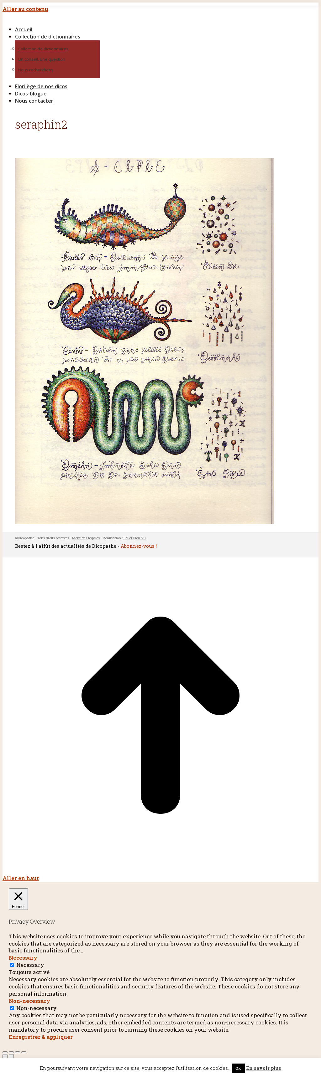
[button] (56, 19)
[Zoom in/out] (23, 1052)
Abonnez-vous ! (139, 546)
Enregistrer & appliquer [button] (41, 1036)
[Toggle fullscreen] (17, 1052)
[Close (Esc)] (5, 1052)
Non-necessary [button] (29, 1000)
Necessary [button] (23, 957)
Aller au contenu (25, 9)
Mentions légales (86, 538)
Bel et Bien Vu (135, 538)
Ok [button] (238, 1068)
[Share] (11, 1052)
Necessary (30, 964)
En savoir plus (263, 1068)
